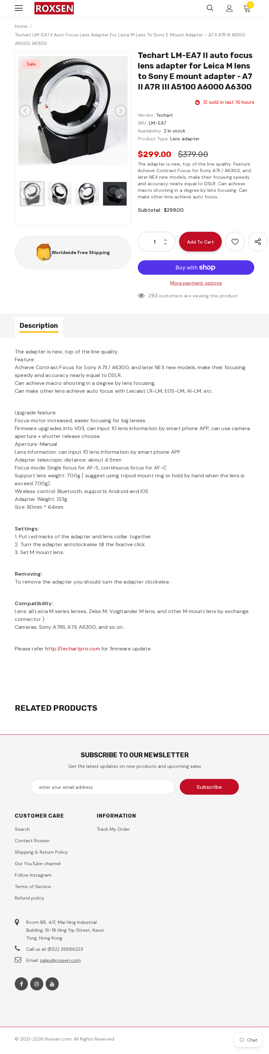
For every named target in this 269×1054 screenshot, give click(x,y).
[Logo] (54, 8)
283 (152, 295)
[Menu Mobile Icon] (19, 8)
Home (21, 26)
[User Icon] (229, 8)
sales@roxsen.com (60, 960)
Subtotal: (149, 210)
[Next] (121, 111)
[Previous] (25, 111)
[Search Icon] (210, 8)
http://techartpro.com (72, 648)
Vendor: (146, 115)
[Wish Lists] (235, 241)
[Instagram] (36, 983)
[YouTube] (52, 983)
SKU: (143, 123)
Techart (164, 115)
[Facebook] (21, 983)
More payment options (196, 283)
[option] (73, 110)
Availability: (150, 131)
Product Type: (153, 139)
